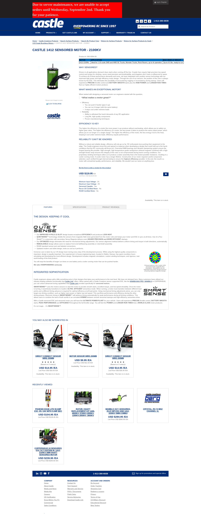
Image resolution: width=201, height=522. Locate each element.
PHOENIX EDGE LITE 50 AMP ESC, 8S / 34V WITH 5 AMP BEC (48, 410)
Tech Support (72, 486)
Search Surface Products (69, 41)
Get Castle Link (69, 33)
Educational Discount (98, 503)
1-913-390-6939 (161, 21)
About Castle (49, 486)
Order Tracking (96, 486)
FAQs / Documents (74, 491)
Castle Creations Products (48, 41)
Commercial (48, 503)
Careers (47, 494)
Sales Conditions (50, 505)
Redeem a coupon (97, 491)
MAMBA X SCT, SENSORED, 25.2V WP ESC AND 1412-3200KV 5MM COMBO (118, 411)
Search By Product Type (90, 41)
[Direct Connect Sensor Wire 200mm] (117, 339)
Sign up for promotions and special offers (150, 473)
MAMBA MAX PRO (137, 281)
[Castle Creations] (48, 23)
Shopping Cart (96, 489)
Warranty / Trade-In (125, 33)
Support (105, 33)
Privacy (93, 494)
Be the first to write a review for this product (95, 168)
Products (50, 33)
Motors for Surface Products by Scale (137, 41)
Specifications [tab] (79, 207)
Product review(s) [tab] (110, 207)
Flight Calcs (71, 494)
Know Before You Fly (51, 500)
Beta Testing (95, 505)
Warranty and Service (75, 489)
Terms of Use (95, 497)
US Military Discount (98, 500)
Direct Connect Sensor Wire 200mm (118, 357)
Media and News (50, 489)
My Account (88, 33)
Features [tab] (48, 207)
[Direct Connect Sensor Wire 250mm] (48, 339)
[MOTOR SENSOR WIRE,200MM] (83, 339)
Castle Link (69, 281)
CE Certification (49, 497)
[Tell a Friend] (166, 174)
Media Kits (48, 491)
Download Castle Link (75, 500)
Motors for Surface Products (111, 41)
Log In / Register (161, 2)
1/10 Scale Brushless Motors (43, 43)
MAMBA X (148, 281)
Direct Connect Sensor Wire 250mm (48, 357)
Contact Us (146, 33)
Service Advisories (74, 497)
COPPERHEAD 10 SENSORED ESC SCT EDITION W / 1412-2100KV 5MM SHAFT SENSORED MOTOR (48, 451)
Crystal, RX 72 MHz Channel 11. (153, 410)
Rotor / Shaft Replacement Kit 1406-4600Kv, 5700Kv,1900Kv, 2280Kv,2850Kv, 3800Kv (83, 412)
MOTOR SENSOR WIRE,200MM (83, 356)
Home (37, 33)
